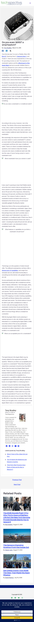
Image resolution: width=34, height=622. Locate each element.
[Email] (18, 446)
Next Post (17, 484)
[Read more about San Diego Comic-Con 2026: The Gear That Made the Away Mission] (17, 561)
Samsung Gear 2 (21, 56)
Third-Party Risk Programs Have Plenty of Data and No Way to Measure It (16, 467)
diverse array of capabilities (10, 270)
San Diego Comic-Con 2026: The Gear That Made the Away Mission (16, 572)
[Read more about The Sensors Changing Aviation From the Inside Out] (17, 535)
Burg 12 (4, 56)
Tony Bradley (10, 410)
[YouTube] (15, 446)
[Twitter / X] (10, 51)
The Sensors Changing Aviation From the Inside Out (16, 546)
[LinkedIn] (10, 446)
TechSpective (9, 414)
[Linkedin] (6, 51)
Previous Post (17, 480)
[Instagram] (13, 446)
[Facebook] (3, 51)
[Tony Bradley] (22, 417)
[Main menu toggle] (30, 3)
